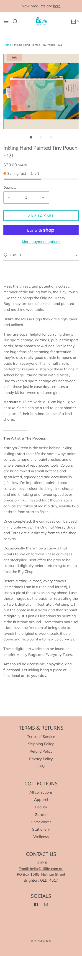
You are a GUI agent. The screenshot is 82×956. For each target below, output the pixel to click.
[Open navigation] (6, 21)
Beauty (41, 807)
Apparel (41, 799)
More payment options (41, 241)
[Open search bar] (16, 21)
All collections (41, 792)
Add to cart (41, 215)
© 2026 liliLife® (41, 941)
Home (7, 44)
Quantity (9, 187)
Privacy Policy (41, 758)
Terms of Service (41, 736)
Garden (41, 814)
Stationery (41, 829)
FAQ (41, 766)
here (57, 6)
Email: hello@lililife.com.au (41, 868)
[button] (41, 91)
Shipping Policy (41, 743)
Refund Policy (41, 751)
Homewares (41, 821)
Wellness (41, 836)
